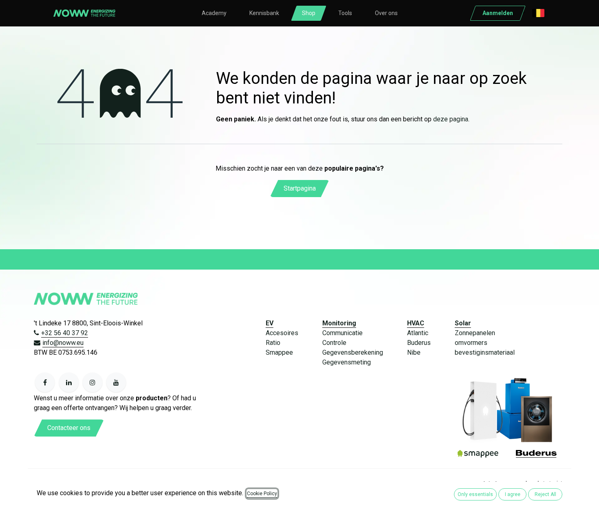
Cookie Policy (262, 493)
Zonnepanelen (475, 333)
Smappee (279, 352)
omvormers (471, 343)
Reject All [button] (545, 494)
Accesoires (282, 333)
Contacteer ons (68, 428)
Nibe (414, 352)
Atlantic (417, 333)
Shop (308, 13)
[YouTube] (116, 382)
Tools (345, 13)
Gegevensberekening (352, 352)
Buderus (419, 343)
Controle (334, 343)
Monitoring (339, 323)
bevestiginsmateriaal (485, 352)
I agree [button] (512, 494)
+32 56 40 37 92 (64, 333)
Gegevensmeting (346, 362)
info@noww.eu (63, 343)
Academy (214, 13)
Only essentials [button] (475, 494)
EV (269, 323)
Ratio (273, 343)
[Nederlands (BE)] (538, 13)
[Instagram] (92, 382)
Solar (463, 323)
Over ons (386, 13)
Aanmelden (497, 13)
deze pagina (450, 119)
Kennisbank (264, 13)
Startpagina (300, 188)
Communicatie (342, 333)
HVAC (415, 323)
